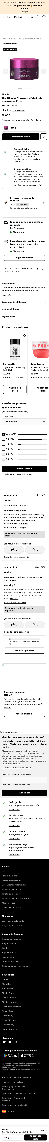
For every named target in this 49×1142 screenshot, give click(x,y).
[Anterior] (5, 71)
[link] (24, 469)
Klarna (39, 120)
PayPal (30, 120)
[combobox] (24, 422)
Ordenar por (7, 416)
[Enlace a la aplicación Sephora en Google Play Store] (11, 1055)
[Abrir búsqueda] (32, 17)
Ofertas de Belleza (9, 1067)
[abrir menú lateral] (4, 17)
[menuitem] (38, 17)
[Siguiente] (43, 71)
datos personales (28, 761)
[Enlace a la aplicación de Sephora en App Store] (27, 1055)
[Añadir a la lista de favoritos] (24, 335)
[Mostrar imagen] (24, 69)
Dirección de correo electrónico (16, 774)
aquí (38, 1063)
